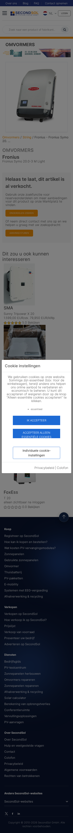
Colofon (62, 468)
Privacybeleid (44, 468)
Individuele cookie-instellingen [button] (37, 453)
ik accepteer (36, 420)
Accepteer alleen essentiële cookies (36, 434)
